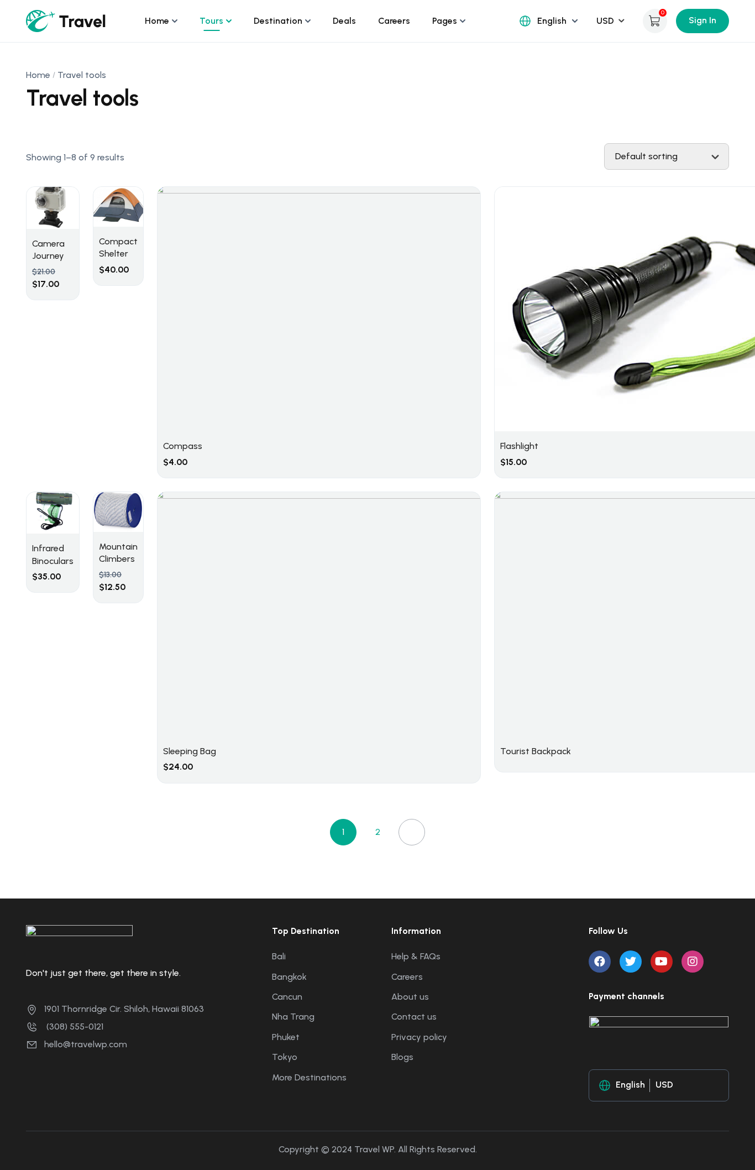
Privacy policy (419, 1037)
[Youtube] (662, 961)
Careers (394, 20)
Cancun (287, 996)
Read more (656, 597)
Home (157, 20)
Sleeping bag (189, 751)
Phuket (286, 1037)
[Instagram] (692, 961)
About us (410, 996)
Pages (444, 20)
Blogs (402, 1057)
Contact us (414, 1016)
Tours (211, 20)
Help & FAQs (416, 956)
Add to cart (69, 242)
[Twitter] (631, 961)
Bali (279, 956)
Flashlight (519, 446)
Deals (344, 20)
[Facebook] (600, 961)
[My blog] (66, 20)
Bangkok (289, 976)
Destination (278, 20)
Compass (182, 446)
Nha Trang (293, 1016)
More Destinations (309, 1077)
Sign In (702, 20)
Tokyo (284, 1057)
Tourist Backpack (535, 751)
